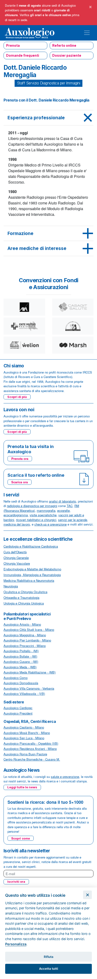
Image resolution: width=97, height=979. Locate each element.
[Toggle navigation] (87, 32)
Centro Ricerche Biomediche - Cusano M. (32, 759)
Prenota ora (19, 458)
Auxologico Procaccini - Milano (25, 645)
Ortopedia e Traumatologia (21, 597)
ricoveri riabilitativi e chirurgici (36, 519)
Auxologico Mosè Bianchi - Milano (27, 732)
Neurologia (11, 586)
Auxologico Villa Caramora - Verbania (29, 688)
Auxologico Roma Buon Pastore (25, 754)
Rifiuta (48, 957)
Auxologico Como (16, 677)
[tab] (48, 117)
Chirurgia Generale (16, 557)
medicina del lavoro (17, 524)
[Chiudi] (87, 895)
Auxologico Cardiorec (18, 708)
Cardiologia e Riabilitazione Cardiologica (31, 546)
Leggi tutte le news (22, 787)
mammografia (46, 510)
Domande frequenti (22, 55)
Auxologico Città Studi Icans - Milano (29, 629)
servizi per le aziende (72, 519)
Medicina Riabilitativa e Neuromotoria (29, 580)
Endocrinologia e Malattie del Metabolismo (32, 569)
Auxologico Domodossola (21, 683)
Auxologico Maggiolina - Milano (25, 635)
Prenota (13, 45)
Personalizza (15, 944)
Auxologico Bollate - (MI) (20, 656)
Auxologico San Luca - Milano (24, 738)
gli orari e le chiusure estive (50, 15)
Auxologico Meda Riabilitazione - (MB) (30, 672)
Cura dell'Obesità (15, 552)
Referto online (64, 45)
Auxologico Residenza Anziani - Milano (30, 748)
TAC (70, 505)
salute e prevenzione (65, 776)
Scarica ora (19, 482)
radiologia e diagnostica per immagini (32, 505)
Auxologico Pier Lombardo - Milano (27, 640)
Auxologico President (18, 713)
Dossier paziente (66, 55)
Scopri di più (17, 397)
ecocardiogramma (16, 515)
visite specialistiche (43, 515)
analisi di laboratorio (62, 501)
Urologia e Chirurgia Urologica (24, 603)
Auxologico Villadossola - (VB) (24, 693)
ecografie (63, 510)
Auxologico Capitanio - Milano (24, 727)
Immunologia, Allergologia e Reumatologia (32, 575)
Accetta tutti (48, 968)
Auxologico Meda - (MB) (20, 667)
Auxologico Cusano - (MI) (21, 661)
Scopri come (20, 838)
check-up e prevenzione (50, 524)
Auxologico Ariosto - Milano (22, 624)
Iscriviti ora (16, 881)
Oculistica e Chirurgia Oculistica (25, 592)
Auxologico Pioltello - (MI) (21, 651)
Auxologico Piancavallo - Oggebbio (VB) (31, 743)
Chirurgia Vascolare (17, 563)
